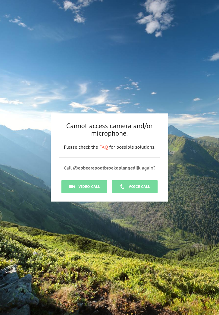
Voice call (139, 186)
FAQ (103, 147)
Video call (89, 186)
